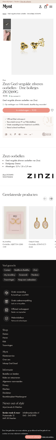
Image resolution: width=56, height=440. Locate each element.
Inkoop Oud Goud (10, 363)
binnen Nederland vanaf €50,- (23, 124)
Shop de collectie (25, 2)
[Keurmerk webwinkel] (46, 134)
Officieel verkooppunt (16, 119)
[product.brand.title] (40, 177)
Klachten (6, 389)
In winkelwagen (26, 110)
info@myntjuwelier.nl (31, 412)
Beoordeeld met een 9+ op (21, 122)
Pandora (35, 274)
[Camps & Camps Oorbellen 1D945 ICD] (41, 222)
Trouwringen (9, 279)
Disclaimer (7, 392)
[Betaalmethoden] (19, 134)
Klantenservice (8, 355)
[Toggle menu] (50, 6)
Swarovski (23, 274)
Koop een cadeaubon (27, 279)
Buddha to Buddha (21, 270)
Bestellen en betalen (11, 373)
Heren (5, 337)
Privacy (5, 385)
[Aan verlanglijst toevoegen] (52, 110)
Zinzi (4, 80)
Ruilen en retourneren (11, 377)
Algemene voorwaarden (12, 381)
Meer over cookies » (48, 437)
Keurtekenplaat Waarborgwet (14, 396)
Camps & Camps (34, 242)
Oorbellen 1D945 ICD (37, 244)
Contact (7, 270)
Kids (4, 341)
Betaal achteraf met (16, 127)
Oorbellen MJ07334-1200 (13, 244)
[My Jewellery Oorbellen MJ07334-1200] (15, 222)
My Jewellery (7, 242)
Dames (5, 333)
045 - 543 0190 (29, 415)
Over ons (6, 359)
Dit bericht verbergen (33, 437)
